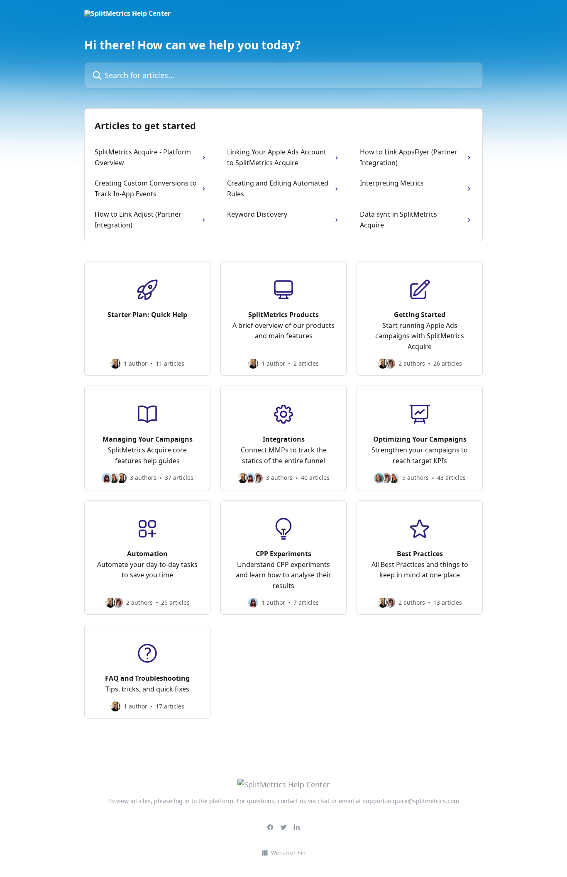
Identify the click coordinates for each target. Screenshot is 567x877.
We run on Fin (288, 852)
